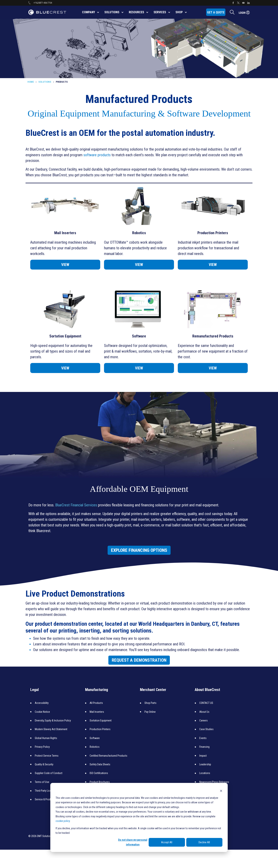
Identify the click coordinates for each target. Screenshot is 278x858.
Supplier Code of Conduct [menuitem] (48, 773)
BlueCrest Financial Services (76, 505)
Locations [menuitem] (204, 773)
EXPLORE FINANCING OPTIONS (139, 550)
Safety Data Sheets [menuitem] (100, 764)
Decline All (204, 842)
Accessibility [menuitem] (42, 702)
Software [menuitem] (95, 738)
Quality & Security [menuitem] (44, 764)
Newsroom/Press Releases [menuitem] (214, 781)
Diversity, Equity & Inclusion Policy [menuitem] (53, 720)
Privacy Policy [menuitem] (42, 746)
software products (97, 155)
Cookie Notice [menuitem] (42, 711)
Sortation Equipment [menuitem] (101, 720)
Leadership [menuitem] (205, 764)
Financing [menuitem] (204, 746)
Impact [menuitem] (203, 755)
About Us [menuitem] (204, 711)
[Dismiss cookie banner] (221, 790)
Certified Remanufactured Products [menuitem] (108, 755)
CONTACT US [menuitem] (206, 702)
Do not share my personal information (132, 842)
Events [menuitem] (203, 738)
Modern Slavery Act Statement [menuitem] (51, 729)
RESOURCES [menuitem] (136, 12)
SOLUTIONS (44, 81)
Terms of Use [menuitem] (42, 781)
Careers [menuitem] (203, 720)
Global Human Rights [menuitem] (46, 738)
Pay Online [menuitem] (150, 711)
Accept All (166, 842)
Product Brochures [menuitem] (100, 781)
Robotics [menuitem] (94, 746)
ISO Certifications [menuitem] (99, 773)
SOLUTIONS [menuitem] (111, 12)
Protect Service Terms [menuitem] (46, 755)
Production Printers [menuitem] (100, 729)
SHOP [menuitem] (179, 12)
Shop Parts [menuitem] (150, 702)
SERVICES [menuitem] (160, 12)
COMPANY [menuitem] (88, 12)
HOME (30, 81)
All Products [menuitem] (96, 702)
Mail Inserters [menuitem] (97, 711)
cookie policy (63, 820)
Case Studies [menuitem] (206, 729)
